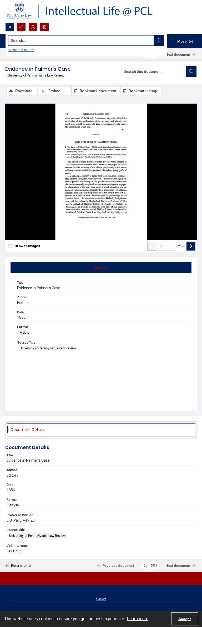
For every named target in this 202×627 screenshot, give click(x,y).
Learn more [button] (137, 618)
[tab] (101, 268)
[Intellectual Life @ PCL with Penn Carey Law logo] (84, 11)
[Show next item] (190, 246)
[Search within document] (191, 71)
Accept (184, 619)
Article (24, 332)
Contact (101, 599)
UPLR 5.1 (15, 551)
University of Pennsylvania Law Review (36, 75)
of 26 (181, 246)
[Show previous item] (151, 246)
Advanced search (21, 50)
